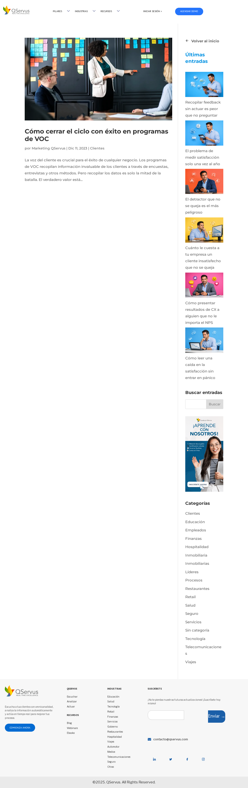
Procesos (193, 580)
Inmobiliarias (197, 563)
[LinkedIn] (154, 759)
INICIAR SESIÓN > (152, 11)
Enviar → (216, 716)
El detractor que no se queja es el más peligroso (202, 206)
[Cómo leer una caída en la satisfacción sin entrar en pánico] (204, 341)
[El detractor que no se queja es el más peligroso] (204, 182)
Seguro (191, 613)
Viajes (190, 662)
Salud (190, 605)
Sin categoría (197, 630)
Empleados (195, 530)
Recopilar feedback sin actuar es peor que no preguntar (203, 109)
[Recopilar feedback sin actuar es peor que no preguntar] (204, 85)
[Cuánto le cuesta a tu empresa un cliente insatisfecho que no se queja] (204, 231)
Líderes (192, 572)
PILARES (57, 11)
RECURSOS (106, 11)
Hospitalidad (197, 546)
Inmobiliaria (196, 555)
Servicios (193, 622)
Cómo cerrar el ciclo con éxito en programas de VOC (96, 135)
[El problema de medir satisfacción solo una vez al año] (204, 134)
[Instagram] (203, 759)
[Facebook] (187, 759)
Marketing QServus (48, 148)
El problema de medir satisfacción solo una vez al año (202, 157)
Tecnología (195, 638)
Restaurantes (197, 588)
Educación (195, 522)
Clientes (97, 148)
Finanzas (193, 538)
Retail (190, 597)
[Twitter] (171, 759)
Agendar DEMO (189, 11)
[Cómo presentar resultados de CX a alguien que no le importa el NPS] (204, 286)
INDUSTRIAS (81, 11)
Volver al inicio (205, 41)
